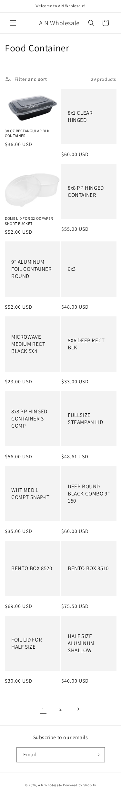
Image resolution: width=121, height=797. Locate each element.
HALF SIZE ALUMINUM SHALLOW (81, 643)
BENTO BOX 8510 (88, 568)
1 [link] (43, 709)
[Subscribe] (97, 754)
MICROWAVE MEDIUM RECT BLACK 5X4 (28, 344)
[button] (13, 23)
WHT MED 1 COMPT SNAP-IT (30, 493)
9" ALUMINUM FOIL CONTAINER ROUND (31, 269)
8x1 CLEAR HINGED (80, 116)
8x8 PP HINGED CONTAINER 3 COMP (29, 419)
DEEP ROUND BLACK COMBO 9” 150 (89, 493)
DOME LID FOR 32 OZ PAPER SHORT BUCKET (29, 221)
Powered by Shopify (79, 785)
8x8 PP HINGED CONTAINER (86, 191)
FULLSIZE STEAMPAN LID (85, 419)
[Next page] (78, 709)
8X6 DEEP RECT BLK (86, 344)
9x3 (72, 269)
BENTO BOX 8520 (31, 568)
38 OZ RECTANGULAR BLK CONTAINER (27, 133)
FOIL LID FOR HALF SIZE (26, 643)
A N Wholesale (50, 785)
